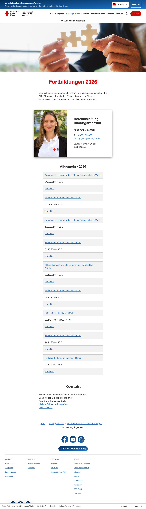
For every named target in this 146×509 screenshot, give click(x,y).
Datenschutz (78, 480)
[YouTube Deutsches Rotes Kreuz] (73, 439)
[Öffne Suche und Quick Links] (127, 13)
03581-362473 (85, 135)
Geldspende (9, 463)
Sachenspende (10, 472)
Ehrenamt (85, 13)
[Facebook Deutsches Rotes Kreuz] (64, 439)
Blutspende (9, 476)
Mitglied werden (34, 463)
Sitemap (77, 476)
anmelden (49, 188)
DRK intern (78, 493)
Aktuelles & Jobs (98, 13)
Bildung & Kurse (73, 13)
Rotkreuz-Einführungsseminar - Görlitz (63, 197)
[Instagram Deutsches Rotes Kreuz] (81, 439)
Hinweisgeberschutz (81, 467)
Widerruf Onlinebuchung (73, 448)
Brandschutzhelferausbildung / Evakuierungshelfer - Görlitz (73, 175)
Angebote (54, 463)
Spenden (110, 13)
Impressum (78, 485)
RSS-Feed (78, 489)
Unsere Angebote (57, 13)
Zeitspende (9, 467)
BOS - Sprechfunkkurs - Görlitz (59, 312)
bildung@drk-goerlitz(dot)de (87, 138)
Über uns (119, 13)
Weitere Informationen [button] (73, 506)
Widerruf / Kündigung (82, 463)
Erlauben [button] (138, 506)
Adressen (77, 472)
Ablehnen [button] (124, 506)
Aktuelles (54, 467)
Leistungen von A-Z (58, 472)
